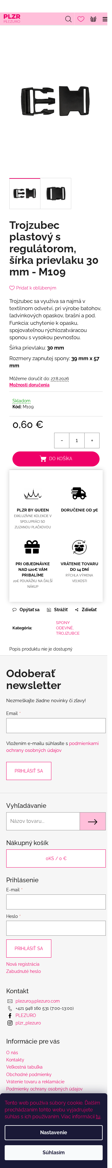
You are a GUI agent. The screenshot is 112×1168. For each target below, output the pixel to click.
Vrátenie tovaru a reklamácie (35, 1081)
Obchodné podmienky (29, 1074)
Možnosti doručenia (29, 384)
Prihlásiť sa (29, 770)
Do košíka (60, 458)
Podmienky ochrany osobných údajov (44, 1088)
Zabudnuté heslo (23, 971)
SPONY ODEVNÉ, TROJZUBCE (68, 628)
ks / (56, 858)
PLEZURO (26, 1015)
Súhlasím (54, 1152)
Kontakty (15, 1059)
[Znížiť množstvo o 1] (61, 440)
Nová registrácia (23, 964)
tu (98, 1117)
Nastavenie (53, 1132)
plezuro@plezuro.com (38, 1001)
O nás (12, 1052)
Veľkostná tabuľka (24, 1067)
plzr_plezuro (28, 1022)
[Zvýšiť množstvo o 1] (91, 440)
